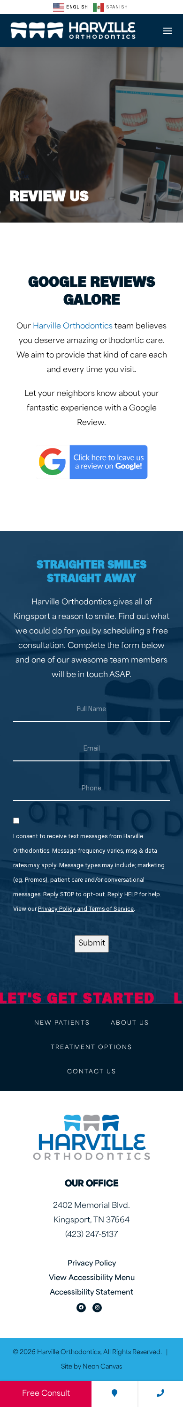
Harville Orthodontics (73, 326)
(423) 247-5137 (91, 1235)
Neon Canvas (102, 1367)
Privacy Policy (92, 1263)
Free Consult (46, 1394)
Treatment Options (91, 1047)
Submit (91, 943)
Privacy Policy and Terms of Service (86, 909)
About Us (130, 1023)
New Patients (62, 1023)
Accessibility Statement (91, 1292)
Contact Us (91, 1072)
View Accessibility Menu (92, 1278)
